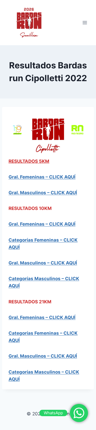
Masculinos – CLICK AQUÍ (48, 192)
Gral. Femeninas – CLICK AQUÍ (42, 224)
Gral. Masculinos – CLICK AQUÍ (43, 263)
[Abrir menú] (85, 22)
